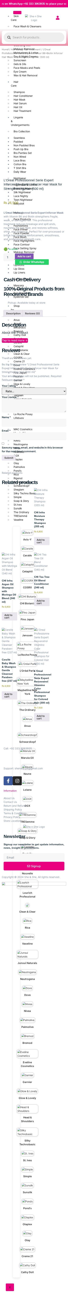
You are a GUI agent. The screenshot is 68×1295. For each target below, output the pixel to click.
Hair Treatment (32, 49)
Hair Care (16, 49)
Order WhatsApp (33, 261)
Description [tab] (13, 313)
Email (6, 430)
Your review (10, 397)
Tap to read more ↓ (15, 340)
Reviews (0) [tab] (32, 313)
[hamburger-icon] (17, 12)
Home (5, 49)
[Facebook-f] (8, 780)
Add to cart (24, 256)
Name (6, 417)
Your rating (10, 385)
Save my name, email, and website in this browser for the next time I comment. (32, 449)
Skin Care (15, 18)
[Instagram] (17, 780)
